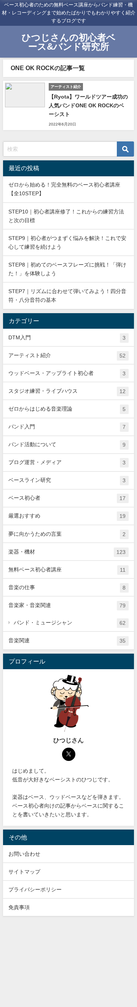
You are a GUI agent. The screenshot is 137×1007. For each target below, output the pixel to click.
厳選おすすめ (67, 516)
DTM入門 (67, 337)
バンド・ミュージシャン (70, 623)
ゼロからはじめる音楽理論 (67, 409)
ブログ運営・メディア (67, 462)
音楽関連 (67, 640)
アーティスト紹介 (67, 355)
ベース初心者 (67, 498)
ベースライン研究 (67, 480)
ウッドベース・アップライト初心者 (67, 373)
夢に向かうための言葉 (67, 534)
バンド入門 (67, 427)
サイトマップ (24, 871)
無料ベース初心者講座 (67, 570)
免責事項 (19, 907)
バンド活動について (67, 444)
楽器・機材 (67, 552)
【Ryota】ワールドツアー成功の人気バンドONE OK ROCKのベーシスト (88, 105)
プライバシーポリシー (35, 889)
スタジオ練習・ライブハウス (67, 391)
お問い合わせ (24, 853)
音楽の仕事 (67, 587)
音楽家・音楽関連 (67, 605)
